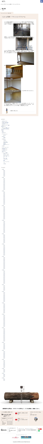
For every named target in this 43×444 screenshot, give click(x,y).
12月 (4, 178)
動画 (3, 131)
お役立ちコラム (4, 121)
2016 (3, 291)
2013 (3, 327)
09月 (4, 181)
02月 (4, 188)
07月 (4, 171)
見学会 (4, 143)
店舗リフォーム (6, 153)
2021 (3, 233)
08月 (4, 170)
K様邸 (4, 137)
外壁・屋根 (5, 158)
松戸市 (4, 135)
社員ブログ (4, 132)
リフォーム (5, 141)
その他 (4, 140)
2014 (3, 314)
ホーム (2, 4)
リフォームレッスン (5, 147)
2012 (3, 342)
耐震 (4, 160)
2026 (3, 169)
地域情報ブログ (4, 148)
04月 (4, 173)
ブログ (5, 4)
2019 (3, 256)
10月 (4, 180)
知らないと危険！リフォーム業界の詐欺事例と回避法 (5, 128)
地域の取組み (5, 142)
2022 (3, 220)
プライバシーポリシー (29, 428)
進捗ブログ (4, 151)
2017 (3, 284)
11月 (4, 179)
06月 (4, 172)
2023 (3, 205)
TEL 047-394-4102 (9, 424)
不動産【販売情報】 (5, 122)
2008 (3, 368)
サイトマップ (22, 428)
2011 (3, 350)
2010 (3, 359)
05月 (4, 185)
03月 (4, 187)
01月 (4, 189)
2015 (3, 302)
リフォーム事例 (4, 152)
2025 (3, 177)
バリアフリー (5, 159)
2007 (3, 373)
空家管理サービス (5, 123)
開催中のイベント (6, 144)
